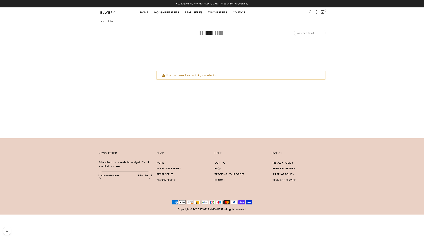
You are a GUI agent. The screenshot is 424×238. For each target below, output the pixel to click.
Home (101, 21)
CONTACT (239, 12)
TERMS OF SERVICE (284, 180)
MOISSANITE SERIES (166, 12)
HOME (144, 12)
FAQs (217, 168)
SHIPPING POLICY (283, 174)
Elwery (107, 12)
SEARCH (219, 180)
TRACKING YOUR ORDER (229, 174)
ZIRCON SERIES (217, 12)
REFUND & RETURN (283, 168)
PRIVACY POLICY (282, 162)
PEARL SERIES (193, 12)
